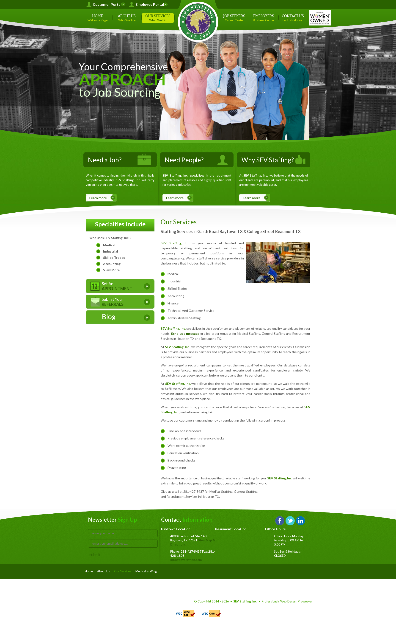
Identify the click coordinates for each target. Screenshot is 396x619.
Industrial (110, 251)
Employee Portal (149, 4)
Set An (117, 286)
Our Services (157, 18)
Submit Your (113, 302)
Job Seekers (234, 18)
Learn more (98, 198)
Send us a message (185, 333)
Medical (109, 245)
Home (97, 18)
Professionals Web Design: (279, 601)
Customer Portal (107, 4)
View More (111, 270)
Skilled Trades (114, 257)
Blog (109, 316)
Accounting (112, 264)
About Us (127, 18)
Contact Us (293, 18)
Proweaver (305, 601)
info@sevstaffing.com (186, 560)
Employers (263, 18)
